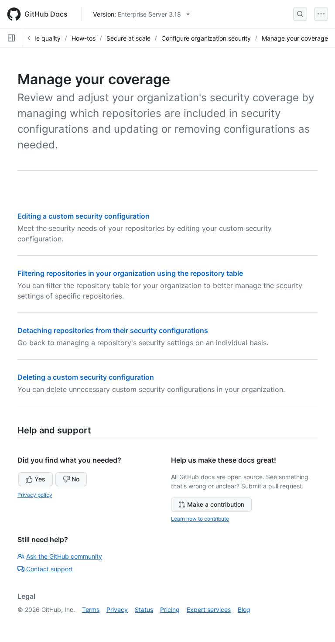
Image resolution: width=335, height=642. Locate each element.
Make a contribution (215, 504)
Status (144, 609)
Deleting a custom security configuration (85, 377)
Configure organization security (206, 38)
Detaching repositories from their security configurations (112, 330)
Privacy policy (34, 494)
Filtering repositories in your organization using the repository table (130, 273)
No (75, 479)
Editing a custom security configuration (83, 216)
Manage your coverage (295, 38)
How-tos (84, 38)
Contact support (49, 569)
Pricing (170, 609)
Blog (244, 609)
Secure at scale (128, 38)
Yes (39, 479)
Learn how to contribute (200, 518)
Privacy (117, 609)
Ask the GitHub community (64, 556)
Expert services (209, 609)
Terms (90, 609)
